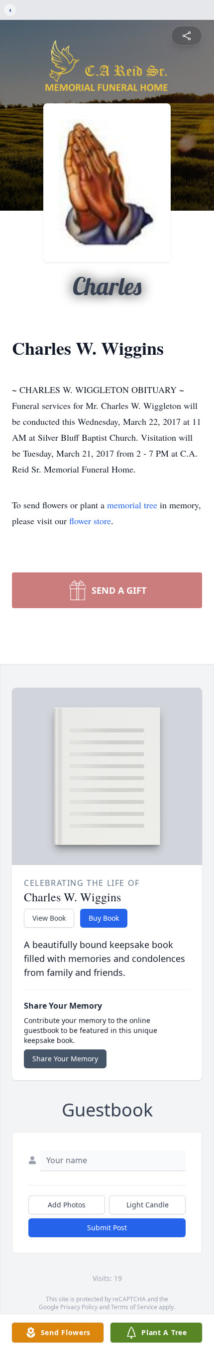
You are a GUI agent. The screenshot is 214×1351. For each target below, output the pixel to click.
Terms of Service (134, 1307)
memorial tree (132, 505)
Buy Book (104, 918)
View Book (49, 918)
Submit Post (107, 1227)
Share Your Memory (65, 1058)
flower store (90, 521)
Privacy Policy (79, 1307)
